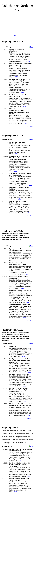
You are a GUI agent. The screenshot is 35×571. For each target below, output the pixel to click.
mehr (29, 61)
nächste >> (30, 126)
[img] (17, 17)
